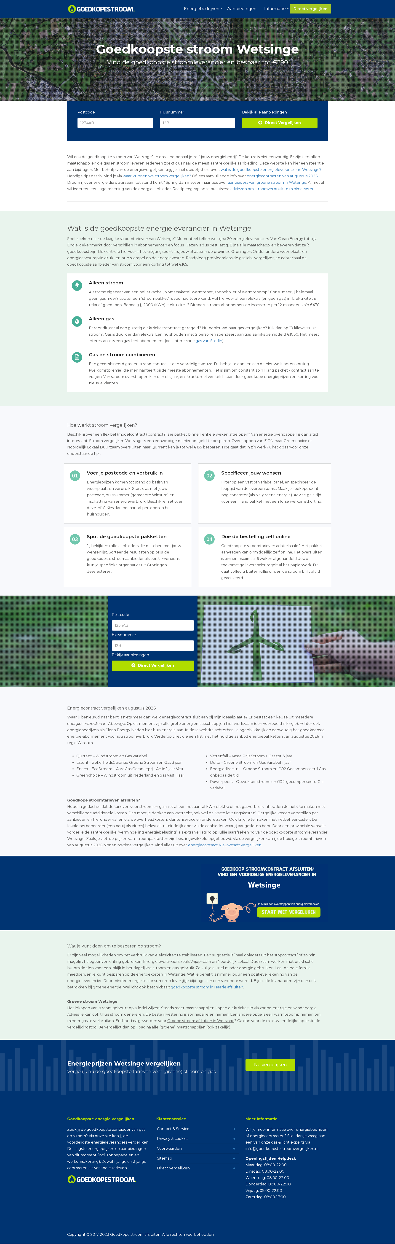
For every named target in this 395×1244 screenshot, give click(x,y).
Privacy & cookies (172, 1138)
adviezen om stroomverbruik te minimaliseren (272, 189)
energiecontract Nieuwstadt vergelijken (225, 845)
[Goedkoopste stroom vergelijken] (101, 8)
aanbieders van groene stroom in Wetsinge (267, 182)
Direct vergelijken (173, 1168)
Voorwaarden (169, 1148)
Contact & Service (173, 1129)
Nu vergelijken (270, 1064)
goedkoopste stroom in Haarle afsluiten (207, 987)
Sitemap (164, 1158)
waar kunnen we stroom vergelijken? (157, 176)
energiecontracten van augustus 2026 (282, 176)
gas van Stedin (209, 341)
